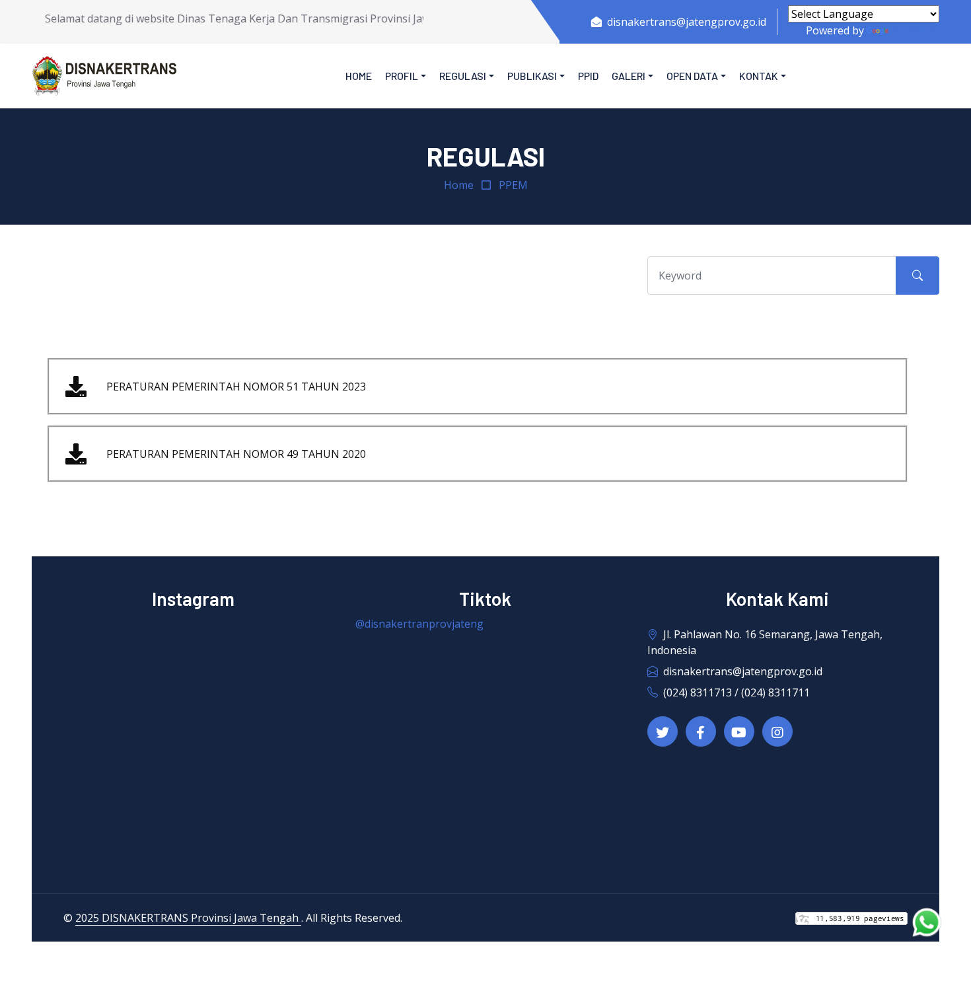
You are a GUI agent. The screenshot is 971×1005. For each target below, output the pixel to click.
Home (358, 75)
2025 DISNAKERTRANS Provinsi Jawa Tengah (188, 918)
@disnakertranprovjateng (419, 623)
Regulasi (462, 75)
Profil (401, 75)
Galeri (628, 75)
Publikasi (532, 75)
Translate (915, 30)
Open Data (692, 75)
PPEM (513, 185)
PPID (588, 75)
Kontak (758, 75)
